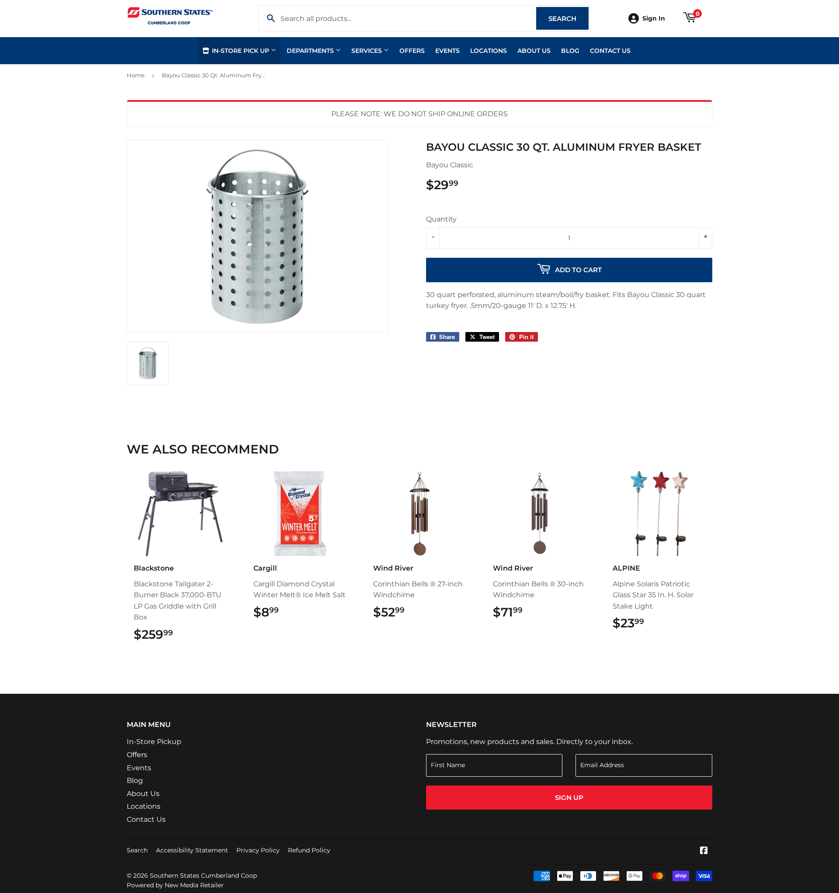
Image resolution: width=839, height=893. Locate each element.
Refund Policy (309, 850)
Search (568, 18)
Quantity (441, 219)
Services (367, 50)
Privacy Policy (258, 850)
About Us (534, 50)
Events (447, 50)
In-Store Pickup (154, 741)
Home (136, 75)
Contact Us (610, 50)
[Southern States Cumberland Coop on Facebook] (704, 851)
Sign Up (569, 797)
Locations (488, 50)
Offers (412, 50)
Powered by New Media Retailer (175, 885)
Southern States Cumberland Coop (203, 875)
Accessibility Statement (192, 850)
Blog (570, 50)
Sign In (653, 18)
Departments (311, 50)
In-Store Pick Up (240, 50)
